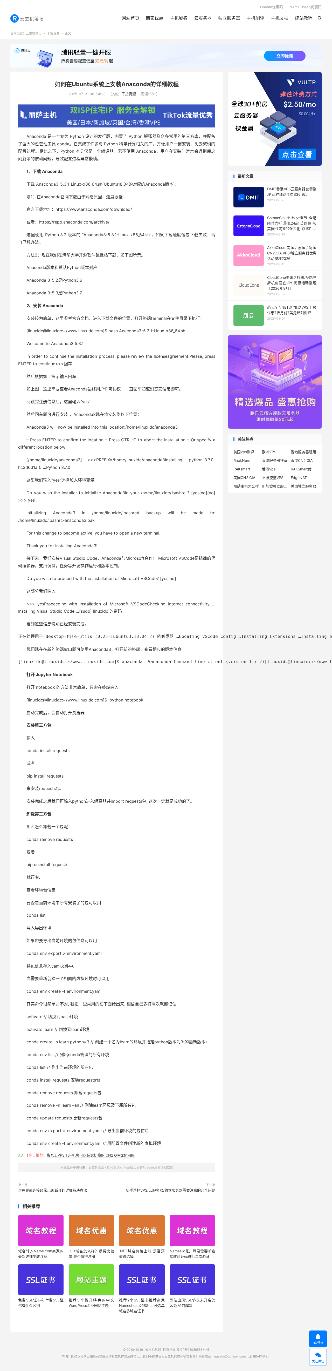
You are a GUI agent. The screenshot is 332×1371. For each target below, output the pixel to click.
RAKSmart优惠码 (304, 469)
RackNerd (242, 460)
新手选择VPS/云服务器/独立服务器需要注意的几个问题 (170, 1190)
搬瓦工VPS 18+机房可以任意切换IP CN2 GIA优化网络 (91, 1155)
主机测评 (255, 18)
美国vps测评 (243, 452)
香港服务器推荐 (274, 460)
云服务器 (203, 18)
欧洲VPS (269, 452)
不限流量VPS (272, 477)
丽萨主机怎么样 (246, 486)
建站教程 (304, 18)
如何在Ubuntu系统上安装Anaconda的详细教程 (117, 84)
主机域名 (179, 18)
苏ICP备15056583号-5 (192, 1350)
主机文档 (279, 18)
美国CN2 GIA (244, 477)
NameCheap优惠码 (305, 7)
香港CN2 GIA (302, 460)
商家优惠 (154, 18)
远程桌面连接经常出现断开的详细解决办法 (52, 1190)
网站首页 (130, 18)
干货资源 (53, 33)
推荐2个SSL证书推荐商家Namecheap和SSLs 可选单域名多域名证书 (141, 1305)
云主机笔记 (27, 18)
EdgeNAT (299, 477)
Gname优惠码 (271, 7)
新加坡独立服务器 (275, 486)
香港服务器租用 (303, 452)
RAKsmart (241, 469)
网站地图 (169, 1350)
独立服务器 (229, 18)
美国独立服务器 (303, 486)
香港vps (268, 469)
